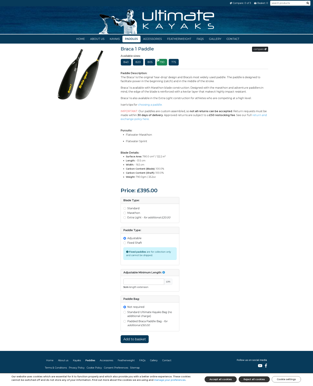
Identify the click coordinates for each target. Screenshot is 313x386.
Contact (232, 38)
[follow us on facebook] (266, 366)
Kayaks (115, 38)
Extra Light (148, 217)
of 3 (242, 3)
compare (258, 49)
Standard (133, 208)
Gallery (215, 38)
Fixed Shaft (134, 242)
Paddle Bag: (131, 298)
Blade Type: (131, 200)
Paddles (131, 38)
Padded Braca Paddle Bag (147, 323)
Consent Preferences (116, 367)
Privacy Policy (77, 367)
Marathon (133, 212)
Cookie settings (286, 379)
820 (138, 62)
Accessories (152, 38)
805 (150, 62)
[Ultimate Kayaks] (156, 21)
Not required (135, 306)
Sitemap (135, 367)
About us (97, 38)
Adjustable (134, 238)
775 (173, 62)
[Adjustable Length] (163, 272)
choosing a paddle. (150, 104)
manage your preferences (170, 379)
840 (126, 62)
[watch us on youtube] (260, 366)
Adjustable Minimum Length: (142, 272)
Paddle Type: (132, 230)
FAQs (200, 38)
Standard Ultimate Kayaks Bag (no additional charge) (149, 314)
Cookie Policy (94, 367)
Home (80, 38)
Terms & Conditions (56, 367)
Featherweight (179, 38)
